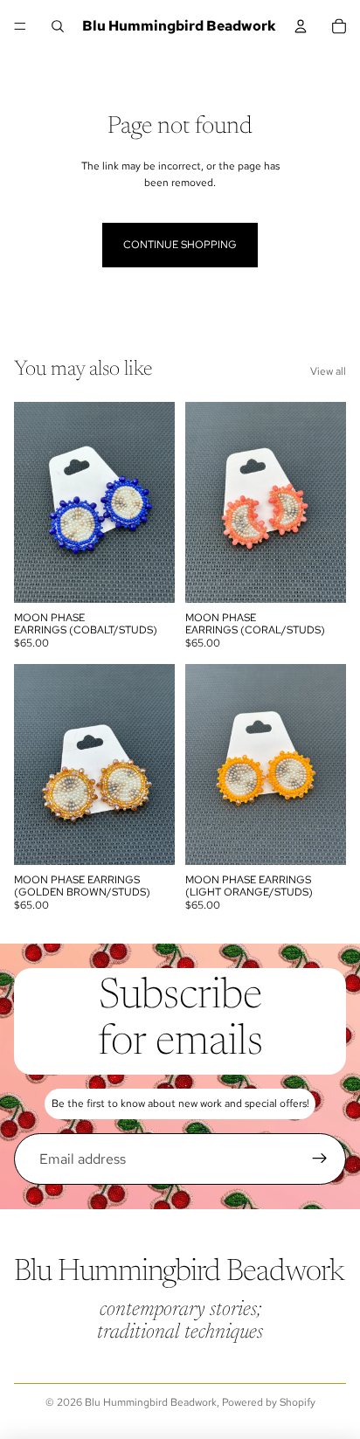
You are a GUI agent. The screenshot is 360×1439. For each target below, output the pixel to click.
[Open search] (57, 26)
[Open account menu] (300, 26)
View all (328, 371)
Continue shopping (180, 245)
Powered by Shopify (268, 1402)
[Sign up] (319, 1159)
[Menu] (20, 26)
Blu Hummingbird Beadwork (151, 1402)
